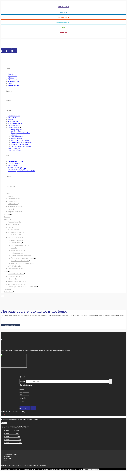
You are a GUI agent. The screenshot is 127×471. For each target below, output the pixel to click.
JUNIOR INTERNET (63, 17)
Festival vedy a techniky (10, 454)
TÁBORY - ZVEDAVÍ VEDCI (63, 22)
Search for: (23, 381)
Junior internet (8, 456)
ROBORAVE (63, 33)
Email (3, 415)
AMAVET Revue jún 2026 (11, 431)
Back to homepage (10, 325)
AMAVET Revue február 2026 (13, 443)
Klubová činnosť (24, 395)
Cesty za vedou (24, 392)
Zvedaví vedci (7, 458)
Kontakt (22, 401)
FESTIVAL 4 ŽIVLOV (63, 7)
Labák (5, 460)
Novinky (22, 389)
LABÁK (63, 27)
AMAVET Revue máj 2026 (11, 434)
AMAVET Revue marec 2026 (12, 440)
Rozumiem (86, 469)
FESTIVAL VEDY (63, 12)
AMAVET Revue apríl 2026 (12, 437)
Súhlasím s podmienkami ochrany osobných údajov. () (20, 419)
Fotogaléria (23, 398)
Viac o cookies (94, 469)
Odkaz (35, 419)
